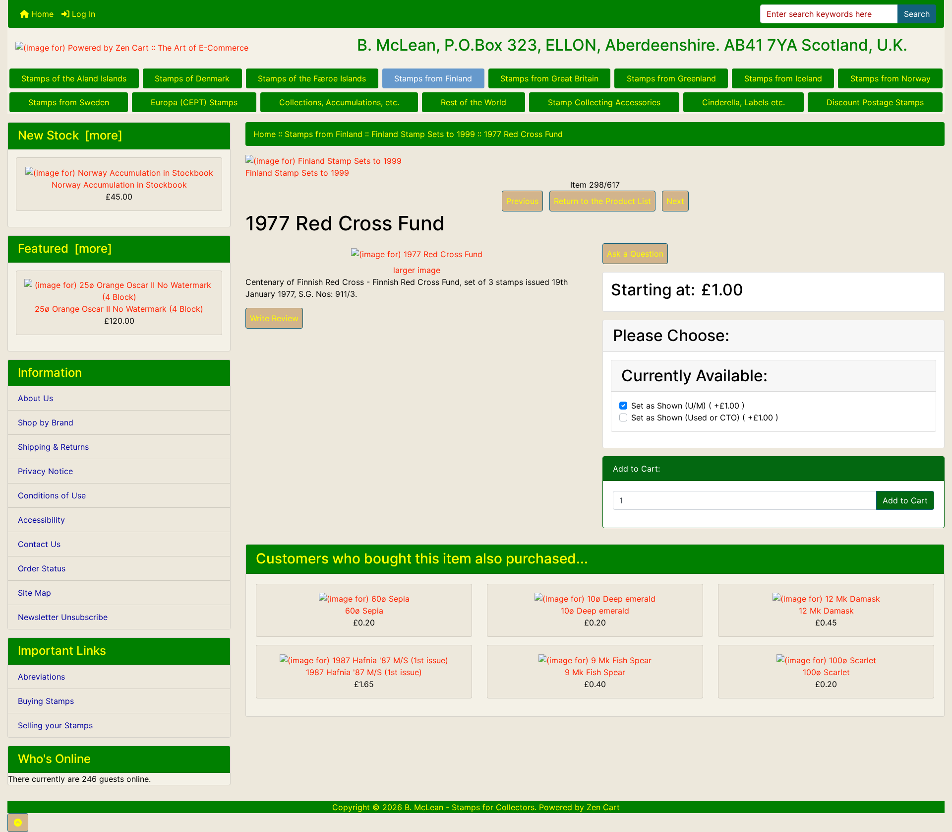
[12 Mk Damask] (826, 598)
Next (675, 201)
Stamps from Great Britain (549, 78)
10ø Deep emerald (595, 611)
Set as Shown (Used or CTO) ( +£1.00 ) (704, 417)
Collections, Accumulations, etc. (339, 102)
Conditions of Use (52, 495)
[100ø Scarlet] (826, 659)
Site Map (34, 593)
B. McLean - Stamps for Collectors (470, 807)
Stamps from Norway (890, 78)
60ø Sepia (364, 611)
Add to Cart (905, 500)
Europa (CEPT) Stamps (194, 102)
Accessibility (41, 520)
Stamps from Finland (433, 78)
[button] (17, 822)
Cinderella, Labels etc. (743, 102)
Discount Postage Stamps (875, 102)
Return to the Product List (602, 201)
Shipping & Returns (53, 447)
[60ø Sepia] (364, 598)
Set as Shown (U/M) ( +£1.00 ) (688, 406)
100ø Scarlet (826, 672)
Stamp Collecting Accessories (604, 102)
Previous (522, 201)
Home (41, 14)
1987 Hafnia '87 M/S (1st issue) (364, 672)
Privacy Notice (45, 471)
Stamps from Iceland (783, 78)
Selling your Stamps (55, 725)
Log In (82, 14)
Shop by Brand (45, 422)
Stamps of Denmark (192, 78)
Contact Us (39, 544)
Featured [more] (65, 248)
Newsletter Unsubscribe (63, 617)
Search (917, 14)
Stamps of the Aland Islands (73, 78)
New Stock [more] (70, 135)
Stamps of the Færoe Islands (312, 78)
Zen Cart (603, 807)
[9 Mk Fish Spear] (595, 659)
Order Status (41, 568)
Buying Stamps (46, 701)
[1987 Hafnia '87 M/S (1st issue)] (364, 659)
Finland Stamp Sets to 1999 (423, 134)
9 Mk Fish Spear (595, 672)
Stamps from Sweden (68, 102)
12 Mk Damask (826, 611)
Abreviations (41, 677)
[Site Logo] (163, 47)
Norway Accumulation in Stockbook (119, 185)
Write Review (274, 318)
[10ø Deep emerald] (595, 598)
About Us (35, 398)
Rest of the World (473, 102)
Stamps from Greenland (671, 78)
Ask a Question (635, 254)
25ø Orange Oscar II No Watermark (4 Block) (119, 309)
